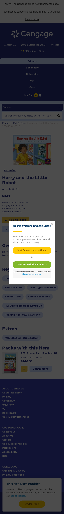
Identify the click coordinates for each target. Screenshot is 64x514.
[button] (52, 224)
